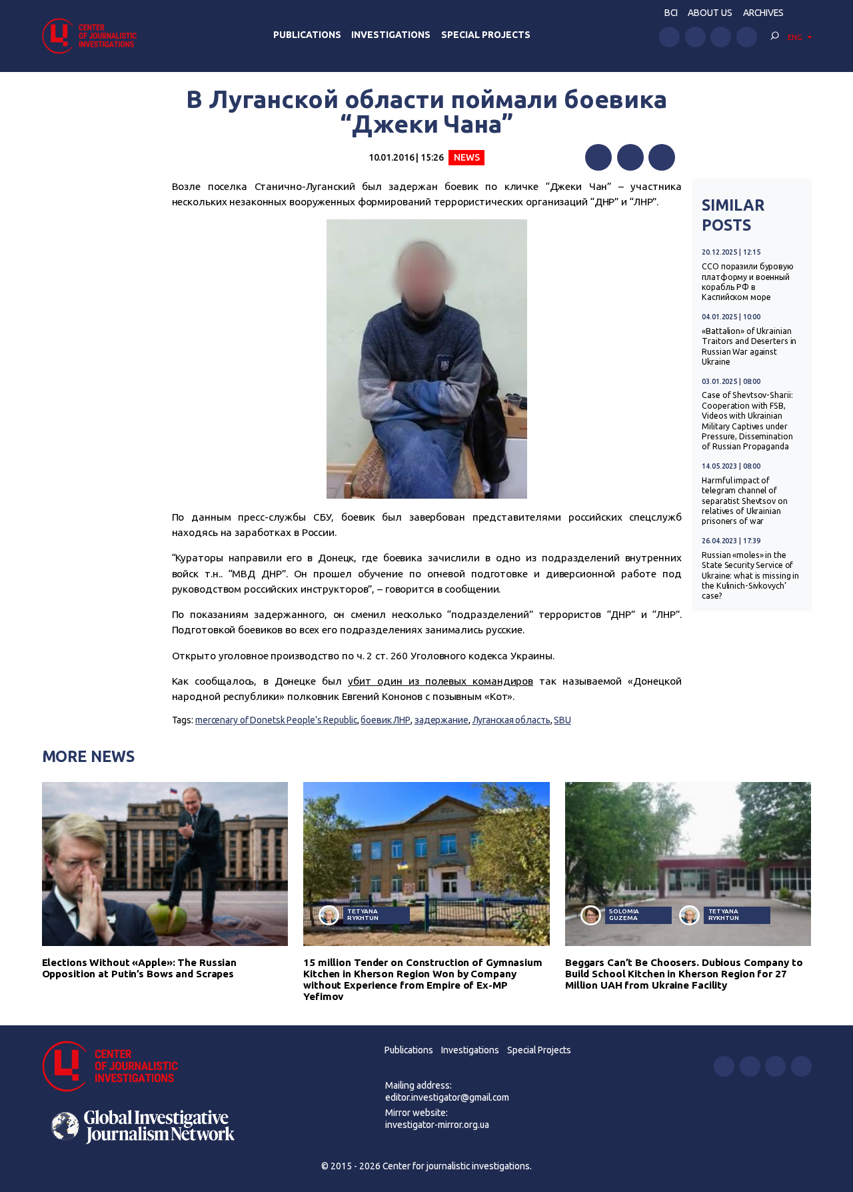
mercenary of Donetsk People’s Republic (276, 720)
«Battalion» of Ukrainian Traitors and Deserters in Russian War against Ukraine (749, 346)
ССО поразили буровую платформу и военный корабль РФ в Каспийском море (748, 281)
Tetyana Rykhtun (362, 914)
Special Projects (485, 34)
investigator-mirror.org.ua (437, 1124)
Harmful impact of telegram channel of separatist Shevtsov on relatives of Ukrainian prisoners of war (744, 501)
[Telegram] (661, 157)
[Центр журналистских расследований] (93, 35)
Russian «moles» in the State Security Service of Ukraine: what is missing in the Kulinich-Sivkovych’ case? (750, 576)
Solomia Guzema (624, 914)
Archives (763, 12)
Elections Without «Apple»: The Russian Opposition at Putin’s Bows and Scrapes (139, 968)
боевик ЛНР (386, 720)
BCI (671, 12)
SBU (562, 720)
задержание (441, 720)
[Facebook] (598, 157)
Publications (307, 34)
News (467, 157)
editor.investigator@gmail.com (447, 1097)
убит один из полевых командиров (440, 681)
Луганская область (511, 720)
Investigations (390, 34)
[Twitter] (630, 157)
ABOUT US (710, 12)
